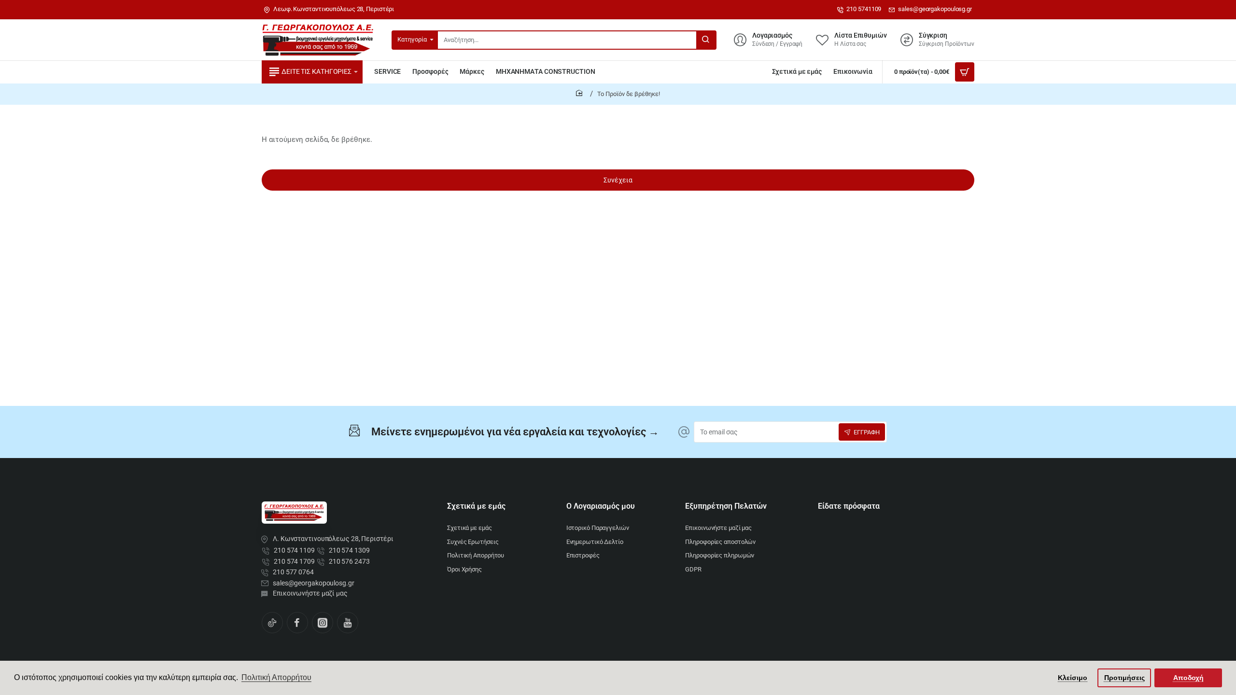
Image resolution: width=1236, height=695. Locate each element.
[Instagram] (322, 622)
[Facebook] (297, 622)
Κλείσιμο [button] (1072, 677)
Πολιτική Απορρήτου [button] (276, 677)
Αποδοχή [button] (1188, 677)
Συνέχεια (618, 180)
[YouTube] (347, 622)
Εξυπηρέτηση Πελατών (726, 506)
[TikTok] (272, 622)
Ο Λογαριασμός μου (600, 506)
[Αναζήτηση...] (706, 40)
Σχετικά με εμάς (476, 506)
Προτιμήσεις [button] (1124, 677)
